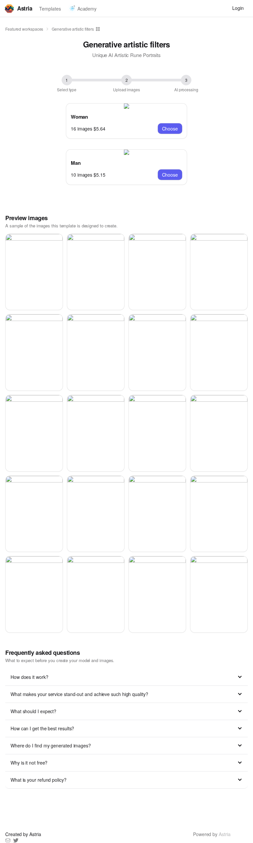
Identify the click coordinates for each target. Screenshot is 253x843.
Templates (50, 8)
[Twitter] (15, 840)
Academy (87, 8)
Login (238, 8)
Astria (24, 8)
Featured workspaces (24, 29)
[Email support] (8, 840)
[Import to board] (97, 29)
